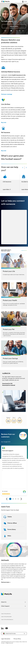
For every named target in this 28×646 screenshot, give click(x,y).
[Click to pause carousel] (11, 31)
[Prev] (22, 167)
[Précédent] (6, 499)
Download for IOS (7, 383)
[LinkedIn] (2, 628)
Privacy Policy (17, 638)
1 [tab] (10, 499)
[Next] (22, 31)
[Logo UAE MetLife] (6, 594)
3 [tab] (15, 499)
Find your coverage (6, 94)
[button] (2, 1)
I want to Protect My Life (5, 613)
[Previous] (16, 31)
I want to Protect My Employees (7, 619)
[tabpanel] (14, 471)
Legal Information (5, 638)
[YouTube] (6, 628)
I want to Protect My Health (6, 616)
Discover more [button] (15, 26)
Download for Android (8, 385)
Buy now (3, 122)
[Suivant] (21, 499)
